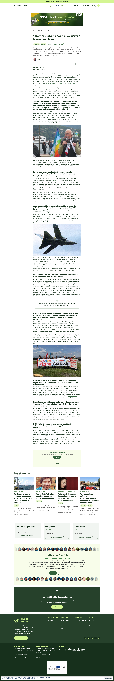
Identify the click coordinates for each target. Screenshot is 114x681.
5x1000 (90, 624)
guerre (49, 44)
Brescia (43, 69)
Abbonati (53, 574)
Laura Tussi (38, 510)
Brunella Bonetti (61, 512)
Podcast (63, 624)
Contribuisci (92, 622)
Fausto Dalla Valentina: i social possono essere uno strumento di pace (45, 496)
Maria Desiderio (83, 514)
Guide (62, 632)
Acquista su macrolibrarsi (27, 538)
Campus (77, 627)
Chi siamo (50, 622)
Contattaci (50, 627)
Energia (43, 44)
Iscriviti (57, 608)
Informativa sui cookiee (30, 678)
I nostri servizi (51, 624)
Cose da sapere (65, 622)
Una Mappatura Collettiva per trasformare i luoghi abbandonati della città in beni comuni (89, 498)
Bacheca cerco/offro (80, 624)
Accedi (93, 5)
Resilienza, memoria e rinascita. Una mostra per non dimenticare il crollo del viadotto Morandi (23, 498)
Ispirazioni (64, 627)
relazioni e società (58, 44)
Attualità (36, 44)
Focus (62, 630)
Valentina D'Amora (18, 514)
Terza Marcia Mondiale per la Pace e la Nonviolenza (61, 83)
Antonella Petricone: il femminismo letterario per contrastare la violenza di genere (67, 497)
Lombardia (36, 69)
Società (16, 505)
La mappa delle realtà (80, 622)
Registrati (57, 457)
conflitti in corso (56, 180)
